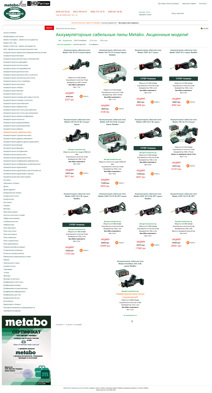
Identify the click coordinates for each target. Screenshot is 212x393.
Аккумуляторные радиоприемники (16, 122)
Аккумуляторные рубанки (13, 129)
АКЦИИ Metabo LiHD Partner (13, 36)
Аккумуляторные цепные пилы (14, 154)
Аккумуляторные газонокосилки (15, 65)
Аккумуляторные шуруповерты (15, 167)
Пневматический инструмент (14, 247)
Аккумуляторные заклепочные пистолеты (19, 78)
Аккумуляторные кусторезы (14, 84)
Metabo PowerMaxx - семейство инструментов (20, 40)
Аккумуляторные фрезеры (13, 148)
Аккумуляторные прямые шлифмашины (18, 116)
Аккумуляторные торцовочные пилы (17, 135)
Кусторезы (7, 202)
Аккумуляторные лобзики (13, 87)
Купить (85, 96)
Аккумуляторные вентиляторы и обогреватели (21, 59)
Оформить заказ (145, 14)
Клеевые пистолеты (11, 196)
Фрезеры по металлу (11, 279)
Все (60, 40)
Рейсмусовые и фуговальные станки (17, 256)
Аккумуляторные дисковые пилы (16, 72)
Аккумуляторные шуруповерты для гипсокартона (22, 170)
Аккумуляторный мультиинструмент (17, 177)
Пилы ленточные (9, 231)
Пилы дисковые (9, 228)
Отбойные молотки (10, 221)
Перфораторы (8, 225)
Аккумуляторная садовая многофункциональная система (24, 52)
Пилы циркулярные (10, 244)
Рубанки (6, 260)
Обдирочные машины (11, 218)
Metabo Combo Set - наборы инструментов (19, 46)
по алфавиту (93, 44)
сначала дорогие (79, 44)
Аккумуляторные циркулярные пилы (17, 158)
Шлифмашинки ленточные (13, 282)
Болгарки (7, 180)
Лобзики (6, 205)
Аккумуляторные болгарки (13, 56)
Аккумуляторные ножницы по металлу (18, 100)
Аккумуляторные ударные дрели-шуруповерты (21, 142)
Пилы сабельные (9, 237)
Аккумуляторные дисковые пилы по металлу (20, 75)
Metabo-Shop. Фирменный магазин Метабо (76, 388)
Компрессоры (8, 199)
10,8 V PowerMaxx (80, 40)
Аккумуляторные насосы (12, 94)
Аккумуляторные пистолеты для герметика (19, 110)
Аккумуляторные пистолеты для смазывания (20, 113)
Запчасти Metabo (9, 33)
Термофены (7, 269)
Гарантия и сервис (189, 3)
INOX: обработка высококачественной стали (20, 49)
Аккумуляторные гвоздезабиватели (17, 68)
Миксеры (6, 209)
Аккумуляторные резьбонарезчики (16, 126)
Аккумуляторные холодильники (15, 151)
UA (204, 28)
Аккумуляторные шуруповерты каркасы (18, 174)
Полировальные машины (13, 250)
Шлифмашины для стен (12, 295)
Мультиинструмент (10, 212)
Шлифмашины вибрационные (14, 291)
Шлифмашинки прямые (12, 285)
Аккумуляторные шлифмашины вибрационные (21, 161)
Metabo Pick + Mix (9, 43)
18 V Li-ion (103, 40)
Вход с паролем (178, 13)
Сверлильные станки (11, 263)
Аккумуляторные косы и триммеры (16, 81)
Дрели (5, 186)
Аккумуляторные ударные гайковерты (18, 138)
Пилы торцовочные (10, 241)
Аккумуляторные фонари (12, 145)
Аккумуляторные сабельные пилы (17, 132)
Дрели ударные (9, 189)
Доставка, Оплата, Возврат (168, 3)
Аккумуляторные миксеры (13, 91)
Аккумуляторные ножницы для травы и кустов (21, 97)
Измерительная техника (12, 193)
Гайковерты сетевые (11, 183)
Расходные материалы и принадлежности (19, 307)
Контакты (203, 3)
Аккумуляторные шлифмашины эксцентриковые (21, 164)
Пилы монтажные (10, 234)
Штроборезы (8, 301)
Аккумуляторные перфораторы (15, 107)
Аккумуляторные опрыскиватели (16, 103)
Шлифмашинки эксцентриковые (15, 288)
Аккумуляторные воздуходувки (15, 62)
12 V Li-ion (93, 40)
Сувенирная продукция (12, 311)
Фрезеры (6, 276)
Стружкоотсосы (9, 266)
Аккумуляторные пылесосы (14, 119)
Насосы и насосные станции (14, 215)
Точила (6, 272)
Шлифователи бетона (11, 298)
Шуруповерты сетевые (12, 304)
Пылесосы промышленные (13, 253)
